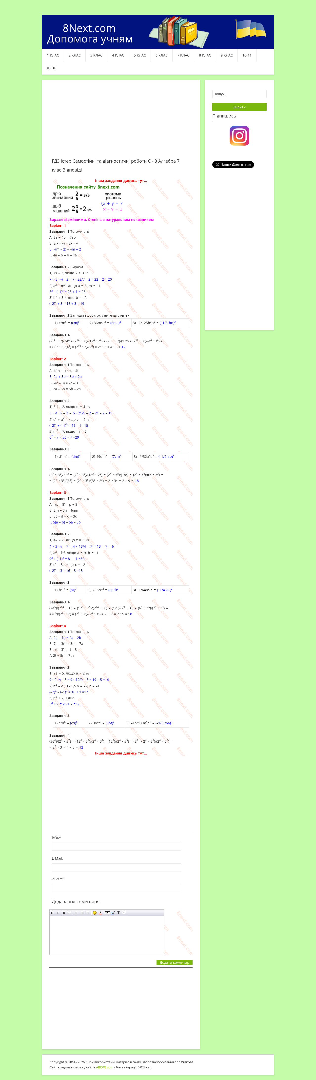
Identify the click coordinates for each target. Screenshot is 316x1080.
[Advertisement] (121, 121)
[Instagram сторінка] (239, 135)
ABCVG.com (104, 1067)
